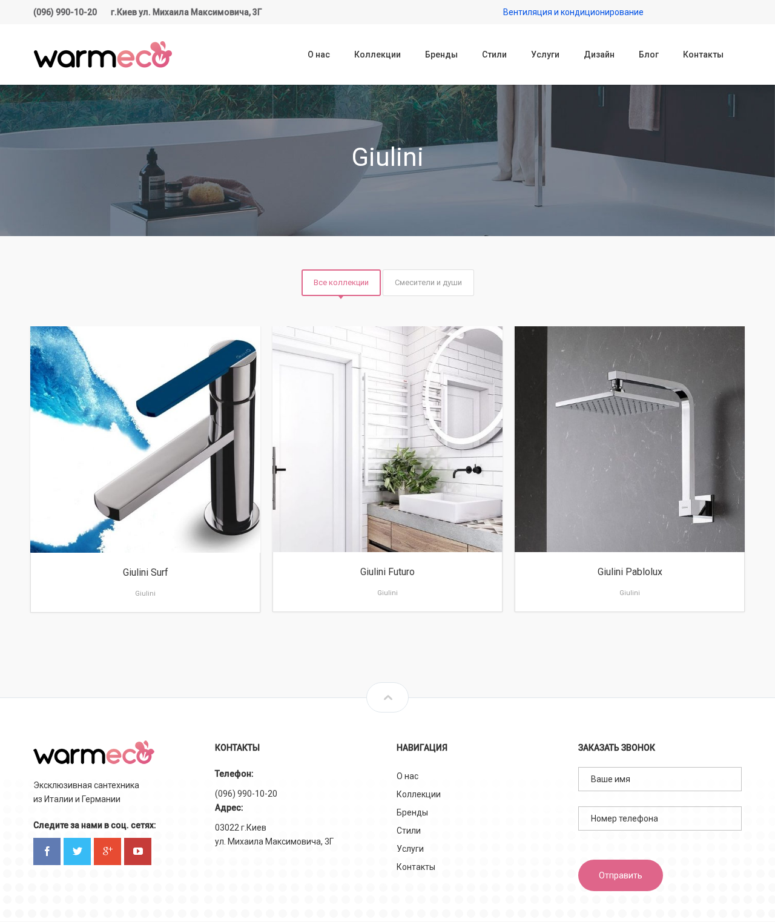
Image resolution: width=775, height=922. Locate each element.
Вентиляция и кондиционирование (573, 12)
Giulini (145, 594)
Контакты (416, 867)
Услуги (410, 849)
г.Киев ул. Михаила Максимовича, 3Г (186, 12)
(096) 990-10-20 (65, 12)
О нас (407, 776)
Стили (409, 830)
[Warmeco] (103, 54)
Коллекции (419, 794)
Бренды (412, 812)
